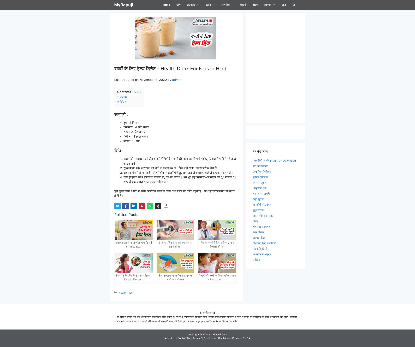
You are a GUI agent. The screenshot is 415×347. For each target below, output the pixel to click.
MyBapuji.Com (218, 334)
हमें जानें (267, 4)
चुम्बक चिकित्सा (260, 177)
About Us (170, 338)
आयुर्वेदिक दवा (260, 188)
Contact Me (184, 338)
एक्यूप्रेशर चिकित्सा (262, 171)
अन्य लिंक (225, 4)
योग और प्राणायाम (262, 226)
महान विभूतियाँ (260, 248)
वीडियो (255, 4)
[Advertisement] (275, 68)
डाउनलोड (191, 4)
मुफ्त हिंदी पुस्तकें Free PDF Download (274, 160)
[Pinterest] (142, 206)
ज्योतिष (256, 259)
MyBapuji (123, 4)
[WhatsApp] (150, 206)
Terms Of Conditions (204, 338)
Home (166, 4)
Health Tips (126, 292)
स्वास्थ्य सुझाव (260, 182)
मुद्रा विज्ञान (258, 210)
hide (136, 92)
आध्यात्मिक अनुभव (262, 254)
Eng (284, 4)
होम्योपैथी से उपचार (262, 204)
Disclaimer (224, 338)
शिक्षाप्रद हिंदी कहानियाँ (264, 243)
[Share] (158, 206)
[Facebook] (125, 206)
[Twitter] (117, 206)
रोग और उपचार (260, 166)
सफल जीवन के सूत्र (263, 215)
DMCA (246, 338)
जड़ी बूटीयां (258, 199)
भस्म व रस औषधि (261, 193)
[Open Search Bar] (293, 5)
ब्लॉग (178, 4)
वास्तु (255, 221)
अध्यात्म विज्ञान (260, 237)
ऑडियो (243, 4)
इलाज (208, 4)
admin (176, 80)
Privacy (236, 338)
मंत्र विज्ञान (258, 232)
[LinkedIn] (133, 206)
